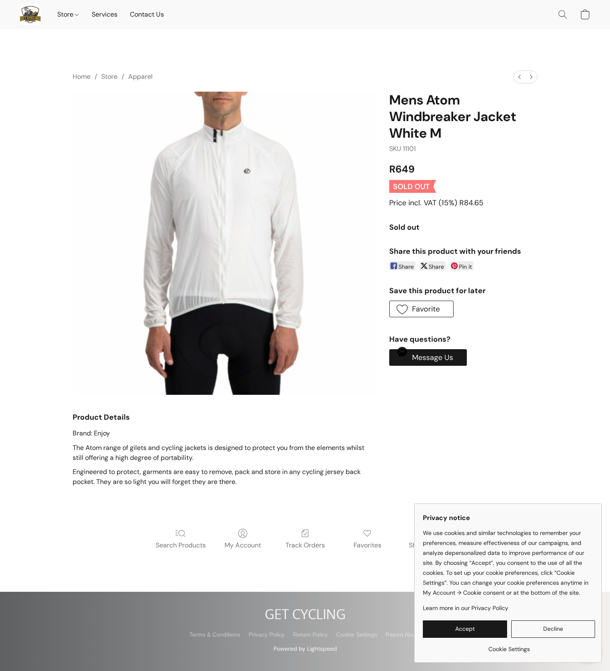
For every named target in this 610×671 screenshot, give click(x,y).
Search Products (181, 545)
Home (81, 76)
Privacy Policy (267, 634)
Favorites (367, 545)
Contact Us (147, 14)
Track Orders (305, 545)
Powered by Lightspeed (305, 648)
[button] (30, 14)
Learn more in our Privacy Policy (465, 608)
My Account (242, 545)
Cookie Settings (356, 634)
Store (66, 14)
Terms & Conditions (214, 634)
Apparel (140, 76)
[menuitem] (519, 77)
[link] (509, 646)
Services (104, 14)
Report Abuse (403, 634)
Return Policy (310, 634)
